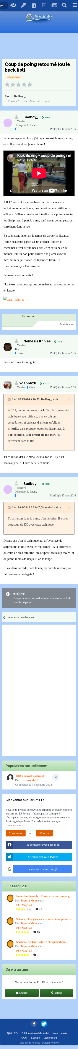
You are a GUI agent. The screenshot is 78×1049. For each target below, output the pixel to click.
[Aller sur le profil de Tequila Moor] (9, 898)
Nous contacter (60, 1033)
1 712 (45, 383)
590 (47, 117)
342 (59, 341)
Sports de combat (40, 101)
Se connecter (15, 833)
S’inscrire (44, 833)
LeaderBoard (50, 1037)
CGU (24, 1037)
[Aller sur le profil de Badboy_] (7, 123)
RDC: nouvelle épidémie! (30, 776)
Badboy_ (19, 96)
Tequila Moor (29, 900)
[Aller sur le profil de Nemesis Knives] (7, 347)
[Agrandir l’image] (13, 299)
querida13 (32, 780)
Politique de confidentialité (35, 1033)
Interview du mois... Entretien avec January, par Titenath (43, 896)
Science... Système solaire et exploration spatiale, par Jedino (40, 942)
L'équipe (35, 1037)
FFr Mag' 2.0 (24, 905)
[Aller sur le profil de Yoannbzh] (7, 385)
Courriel (23, 992)
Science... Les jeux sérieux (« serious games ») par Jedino (44, 919)
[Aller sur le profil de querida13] (9, 778)
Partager (57, 992)
